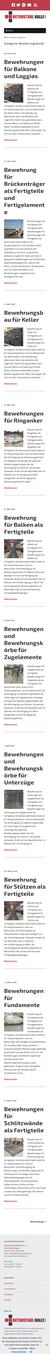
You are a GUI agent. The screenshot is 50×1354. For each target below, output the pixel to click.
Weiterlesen (10, 140)
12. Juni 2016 (10, 161)
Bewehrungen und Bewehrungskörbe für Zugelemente (24, 642)
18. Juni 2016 (10, 53)
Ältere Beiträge (37, 1222)
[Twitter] (18, 5)
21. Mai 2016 (9, 405)
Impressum (9, 1283)
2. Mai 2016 (9, 746)
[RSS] (35, 5)
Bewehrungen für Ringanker (24, 417)
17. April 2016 (10, 982)
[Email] (29, 5)
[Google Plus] (23, 5)
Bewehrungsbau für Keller (23, 316)
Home (6, 37)
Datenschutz (10, 1289)
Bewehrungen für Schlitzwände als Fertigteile (24, 1119)
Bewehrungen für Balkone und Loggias (24, 68)
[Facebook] (14, 5)
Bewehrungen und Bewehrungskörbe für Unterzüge (24, 768)
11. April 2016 (10, 1101)
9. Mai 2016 (9, 620)
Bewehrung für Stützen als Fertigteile (25, 886)
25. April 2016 (10, 871)
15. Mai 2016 (9, 509)
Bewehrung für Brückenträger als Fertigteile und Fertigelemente (24, 190)
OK (30, 1351)
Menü (10, 30)
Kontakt (7, 1300)
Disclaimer (8, 1294)
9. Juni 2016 (9, 304)
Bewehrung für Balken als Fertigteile (23, 524)
